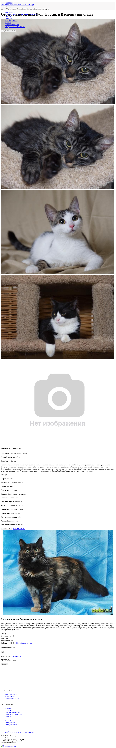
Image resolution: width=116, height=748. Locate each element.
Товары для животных (14, 714)
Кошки (14, 14)
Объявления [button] (10, 12)
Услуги (34, 14)
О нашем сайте (11, 694)
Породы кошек (11, 725)
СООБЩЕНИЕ (19, 529)
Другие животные (24, 14)
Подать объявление (8, 31)
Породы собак (10, 722)
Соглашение (10, 697)
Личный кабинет (12, 25)
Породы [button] (8, 19)
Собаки (8, 14)
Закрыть (4, 664)
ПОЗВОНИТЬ (6, 529)
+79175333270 (15, 656)
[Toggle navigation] (2, 9)
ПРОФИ (8, 17)
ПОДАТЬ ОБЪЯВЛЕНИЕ (15, 27)
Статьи (8, 23)
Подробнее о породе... (24, 643)
